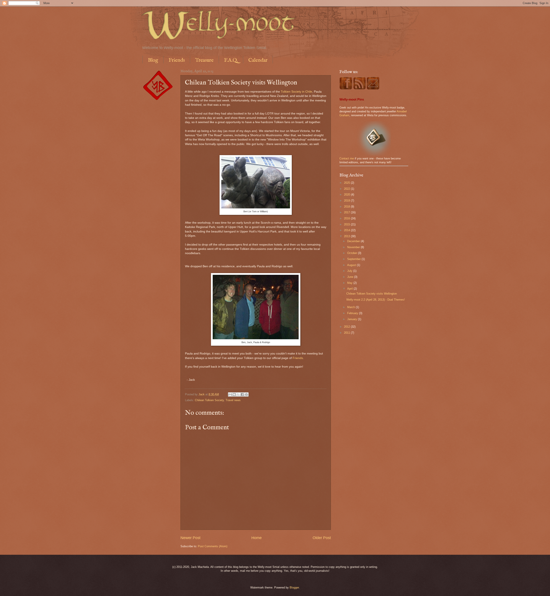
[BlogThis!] (234, 394)
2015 (347, 224)
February (353, 313)
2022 (347, 188)
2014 (347, 230)
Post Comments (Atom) (212, 546)
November (354, 247)
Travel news (233, 400)
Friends (177, 60)
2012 (347, 326)
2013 (347, 236)
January (352, 319)
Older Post (322, 538)
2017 (347, 212)
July (350, 270)
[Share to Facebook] (242, 394)
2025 (347, 182)
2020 (347, 194)
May (350, 282)
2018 (347, 206)
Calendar (257, 60)
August (352, 265)
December (354, 241)
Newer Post (190, 538)
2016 (347, 218)
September (354, 259)
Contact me (346, 158)
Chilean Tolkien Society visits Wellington (371, 293)
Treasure (204, 60)
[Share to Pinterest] (246, 394)
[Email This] (230, 394)
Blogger (294, 587)
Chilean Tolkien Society (209, 400)
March (351, 307)
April (350, 288)
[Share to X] (238, 394)
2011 (347, 332)
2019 (347, 200)
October (352, 253)
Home (256, 538)
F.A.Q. (231, 60)
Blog (153, 60)
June (350, 276)
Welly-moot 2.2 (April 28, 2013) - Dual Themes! (375, 299)
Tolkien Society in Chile (296, 91)
